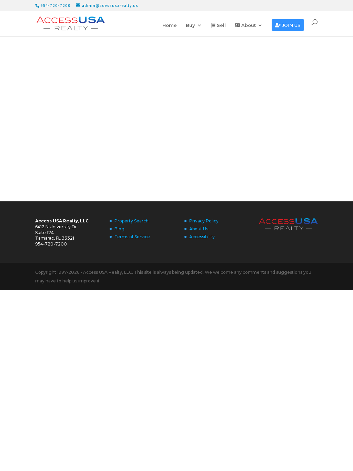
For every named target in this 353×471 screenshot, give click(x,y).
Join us (291, 25)
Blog (119, 228)
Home (169, 25)
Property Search (131, 220)
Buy (190, 25)
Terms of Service (132, 236)
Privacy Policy (204, 220)
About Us (198, 228)
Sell (220, 25)
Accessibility (202, 236)
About (248, 25)
